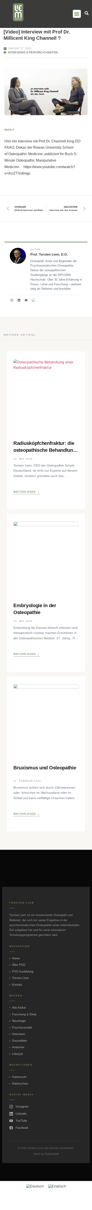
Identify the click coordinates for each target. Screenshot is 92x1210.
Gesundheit (19, 1040)
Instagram (22, 1106)
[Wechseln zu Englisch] (57, 1186)
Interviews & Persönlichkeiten (33, 52)
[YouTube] (26, 300)
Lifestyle (17, 1054)
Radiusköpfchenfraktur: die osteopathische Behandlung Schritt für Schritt (44, 447)
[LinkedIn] (19, 300)
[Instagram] (12, 300)
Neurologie (19, 1021)
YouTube (21, 1120)
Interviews (18, 1034)
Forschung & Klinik (24, 1014)
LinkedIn (21, 1113)
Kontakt (17, 984)
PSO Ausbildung (22, 971)
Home (16, 958)
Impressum (19, 1077)
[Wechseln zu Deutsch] (35, 1186)
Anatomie (18, 1047)
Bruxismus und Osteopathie (44, 768)
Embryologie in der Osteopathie (34, 609)
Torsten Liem (20, 978)
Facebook (22, 1127)
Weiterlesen (24, 491)
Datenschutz (20, 1083)
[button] (77, 14)
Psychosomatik (22, 1027)
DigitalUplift (52, 1154)
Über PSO (18, 964)
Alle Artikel (19, 1007)
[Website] (33, 300)
